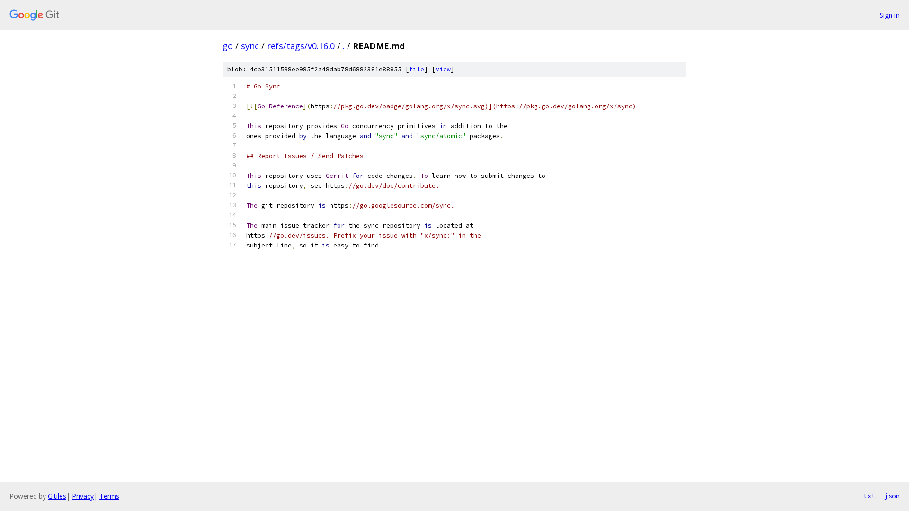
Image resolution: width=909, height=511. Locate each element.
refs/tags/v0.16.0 (301, 46)
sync (250, 46)
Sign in (890, 14)
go (228, 46)
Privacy (83, 496)
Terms (109, 496)
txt (869, 496)
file (416, 69)
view (443, 69)
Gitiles (57, 496)
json (892, 496)
